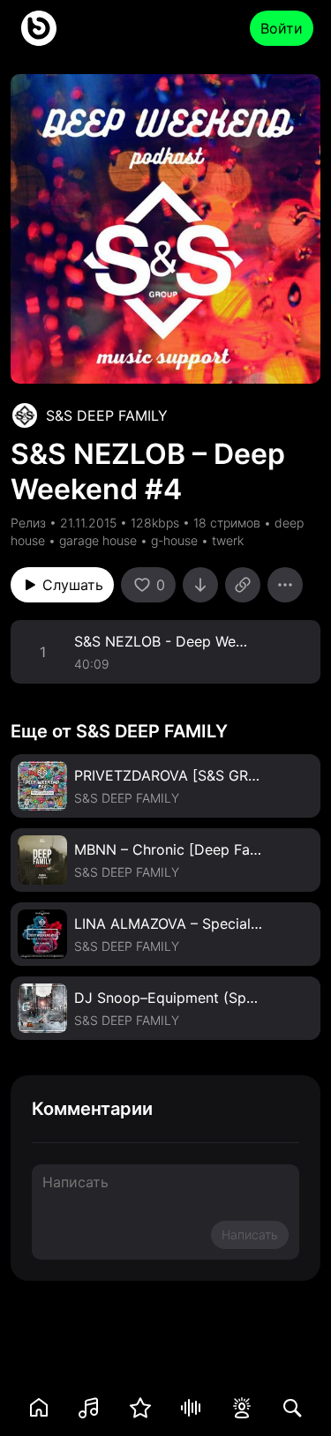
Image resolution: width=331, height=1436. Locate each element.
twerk (228, 540)
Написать (250, 1234)
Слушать (72, 585)
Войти (281, 28)
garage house (98, 540)
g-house (174, 540)
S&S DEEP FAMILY (107, 415)
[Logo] (39, 28)
